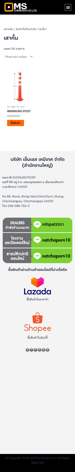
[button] (68, 7)
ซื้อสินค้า (15, 123)
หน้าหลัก (8, 29)
